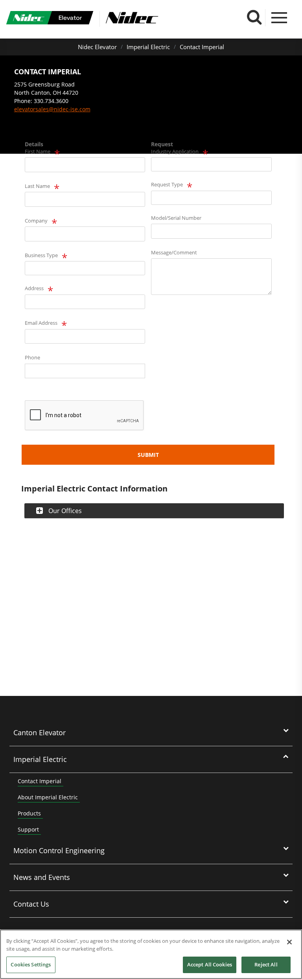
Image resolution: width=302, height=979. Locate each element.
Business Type (41, 255)
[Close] (289, 942)
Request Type (167, 184)
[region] (151, 954)
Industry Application (175, 151)
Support (28, 829)
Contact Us (31, 904)
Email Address (41, 322)
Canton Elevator (39, 732)
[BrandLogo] (50, 19)
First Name (37, 151)
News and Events (41, 877)
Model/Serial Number (176, 217)
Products (29, 813)
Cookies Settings (31, 964)
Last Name (37, 186)
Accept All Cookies (209, 964)
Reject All (265, 964)
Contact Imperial (202, 47)
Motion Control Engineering (59, 850)
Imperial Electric (148, 47)
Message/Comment (174, 252)
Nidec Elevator (97, 47)
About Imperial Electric (48, 797)
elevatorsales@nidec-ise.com (52, 109)
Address (34, 288)
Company (36, 220)
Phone (32, 357)
